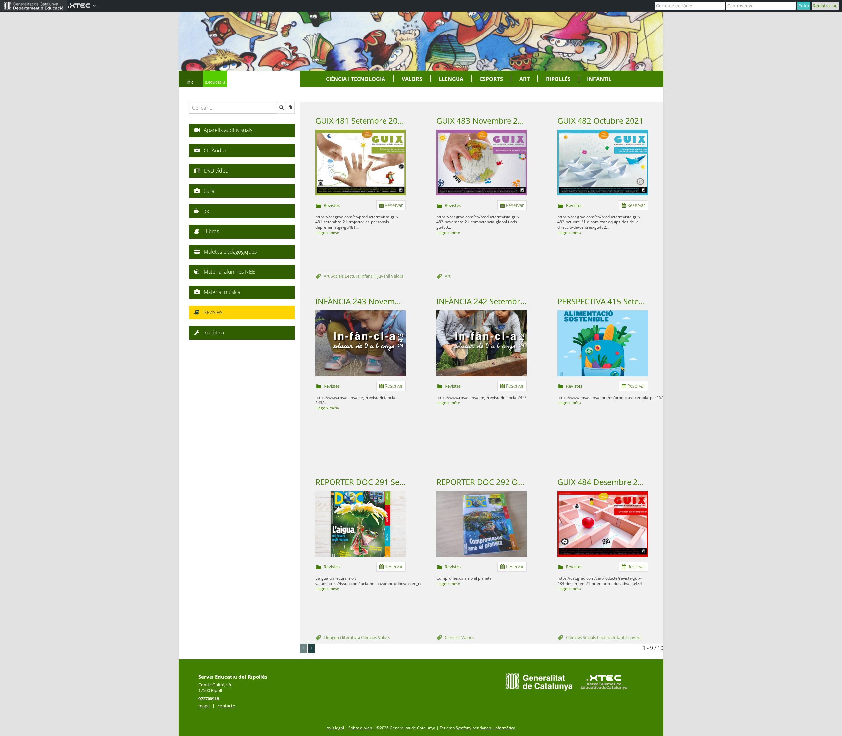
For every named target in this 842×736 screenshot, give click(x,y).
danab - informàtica (497, 728)
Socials (338, 276)
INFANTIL (599, 78)
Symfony (463, 728)
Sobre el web (360, 728)
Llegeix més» (327, 232)
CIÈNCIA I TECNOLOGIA (355, 78)
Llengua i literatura (342, 637)
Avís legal (335, 728)
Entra (803, 5)
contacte (226, 706)
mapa (204, 706)
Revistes (332, 205)
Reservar (393, 205)
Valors (397, 276)
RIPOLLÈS (558, 78)
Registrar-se (825, 5)
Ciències (369, 637)
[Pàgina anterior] (303, 648)
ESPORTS (491, 78)
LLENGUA (451, 78)
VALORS (412, 78)
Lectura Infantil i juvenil (368, 276)
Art (327, 276)
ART (524, 78)
